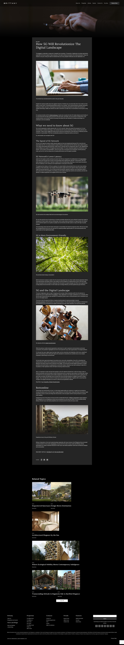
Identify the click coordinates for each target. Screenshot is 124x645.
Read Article (34, 508)
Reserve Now (114, 3)
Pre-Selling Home (30, 618)
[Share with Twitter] (44, 460)
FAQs (47, 621)
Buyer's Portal (66, 618)
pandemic (55, 294)
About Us (78, 3)
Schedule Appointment (50, 620)
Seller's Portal (66, 620)
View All (62, 600)
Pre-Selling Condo (30, 625)
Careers (47, 623)
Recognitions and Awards (12, 620)
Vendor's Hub (66, 621)
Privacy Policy (114, 638)
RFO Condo (29, 621)
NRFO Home (29, 628)
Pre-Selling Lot (30, 620)
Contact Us (99, 3)
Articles (89, 3)
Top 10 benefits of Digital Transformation (50, 382)
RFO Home (29, 623)
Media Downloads (79, 618)
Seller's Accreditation (50, 625)
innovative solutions (40, 302)
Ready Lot (29, 626)
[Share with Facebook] (41, 460)
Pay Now (106, 3)
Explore (94, 3)
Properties (84, 3)
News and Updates (11, 625)
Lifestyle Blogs (10, 627)
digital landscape (54, 115)
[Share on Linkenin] (47, 460)
